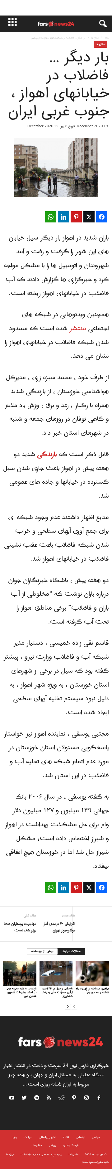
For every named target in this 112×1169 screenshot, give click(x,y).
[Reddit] (62, 1098)
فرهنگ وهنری (70, 1145)
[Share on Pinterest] (76, 216)
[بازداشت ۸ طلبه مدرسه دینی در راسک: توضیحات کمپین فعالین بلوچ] (19, 973)
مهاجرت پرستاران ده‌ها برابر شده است (20, 927)
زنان (14, 1137)
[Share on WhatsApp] (50, 216)
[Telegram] (37, 1098)
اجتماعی (80, 1137)
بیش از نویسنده (42, 951)
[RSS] (49, 1098)
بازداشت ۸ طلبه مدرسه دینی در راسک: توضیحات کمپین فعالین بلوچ (21, 992)
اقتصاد (66, 1137)
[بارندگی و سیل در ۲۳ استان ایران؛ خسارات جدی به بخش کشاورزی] (56, 973)
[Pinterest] (74, 1098)
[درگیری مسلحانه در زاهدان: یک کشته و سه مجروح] (92, 973)
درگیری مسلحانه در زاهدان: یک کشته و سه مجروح (92, 990)
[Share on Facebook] (101, 216)
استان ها (95, 37)
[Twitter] (24, 1098)
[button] (100, 24)
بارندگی (47, 454)
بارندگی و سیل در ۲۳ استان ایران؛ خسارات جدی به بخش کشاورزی (57, 992)
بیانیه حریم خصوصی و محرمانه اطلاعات (41, 1155)
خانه (107, 37)
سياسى (96, 1137)
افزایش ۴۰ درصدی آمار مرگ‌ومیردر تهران (59, 927)
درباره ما (10, 1155)
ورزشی (52, 1145)
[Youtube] (12, 1098)
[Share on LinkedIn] (63, 216)
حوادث (28, 1137)
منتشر (77, 328)
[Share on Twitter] (89, 216)
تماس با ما (74, 1155)
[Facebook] (99, 1098)
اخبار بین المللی (47, 1137)
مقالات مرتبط (71, 951)
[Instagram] (87, 1098)
